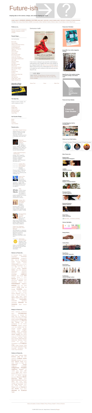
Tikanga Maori (18, 385)
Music (13, 120)
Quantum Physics (23, 282)
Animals (25, 255)
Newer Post (32, 83)
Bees (13, 259)
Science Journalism (23, 292)
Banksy (19, 316)
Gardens (25, 328)
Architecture (22, 313)
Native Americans (16, 380)
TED (26, 348)
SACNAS (21, 382)
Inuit (26, 369)
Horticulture (14, 332)
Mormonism (14, 377)
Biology (13, 261)
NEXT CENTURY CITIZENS (63, 20)
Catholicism (14, 358)
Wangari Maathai (23, 388)
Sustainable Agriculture (19, 300)
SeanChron (14, 75)
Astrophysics (24, 258)
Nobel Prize (24, 380)
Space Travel (59, 21)
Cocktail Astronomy (16, 46)
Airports (20, 255)
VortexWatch (20, 349)
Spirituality (20, 384)
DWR (25, 317)
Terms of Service (61, 403)
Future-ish (23, 8)
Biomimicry (24, 261)
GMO (16, 267)
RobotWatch (16, 284)
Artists (13, 316)
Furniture (19, 328)
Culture (31, 76)
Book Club (14, 41)
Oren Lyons (19, 381)
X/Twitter (13, 32)
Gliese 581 (18, 270)
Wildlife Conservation (34, 21)
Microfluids (13, 277)
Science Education (22, 290)
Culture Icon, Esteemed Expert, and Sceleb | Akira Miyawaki (19, 227)
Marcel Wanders (15, 338)
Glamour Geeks (15, 61)
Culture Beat (36, 76)
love (50, 76)
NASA (14, 279)
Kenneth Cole (14, 335)
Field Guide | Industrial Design (22, 239)
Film (47, 76)
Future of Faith (19, 363)
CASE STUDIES (52, 20)
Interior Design (16, 334)
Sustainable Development (17, 348)
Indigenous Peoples (19, 368)
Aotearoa (21, 355)
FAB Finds (14, 50)
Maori (17, 372)
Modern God (14, 375)
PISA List (14, 70)
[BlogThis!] (35, 73)
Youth (13, 392)
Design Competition (16, 319)
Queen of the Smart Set (17, 74)
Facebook (18, 29)
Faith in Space (24, 360)
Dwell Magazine (15, 320)
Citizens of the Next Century (18, 44)
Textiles (13, 349)
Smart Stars (14, 113)
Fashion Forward (22, 325)
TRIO (20, 188)
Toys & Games (15, 123)
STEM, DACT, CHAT (16, 78)
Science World (24, 293)
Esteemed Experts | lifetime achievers (22, 141)
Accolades (33, 403)
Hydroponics (14, 272)
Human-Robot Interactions (19, 271)
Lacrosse (13, 372)
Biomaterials (18, 261)
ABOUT (17, 20)
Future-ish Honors (16, 55)
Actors (13, 311)
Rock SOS (20, 285)
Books (13, 119)
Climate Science (22, 262)
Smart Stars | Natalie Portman (19, 130)
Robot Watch (25, 21)
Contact (38, 403)
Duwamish (19, 360)
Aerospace (15, 255)
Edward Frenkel (43, 76)
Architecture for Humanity (18, 315)
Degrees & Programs (16, 48)
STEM (18, 287)
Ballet (25, 355)
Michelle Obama (15, 373)
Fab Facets (15, 322)
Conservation (15, 264)
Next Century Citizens (16, 67)
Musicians (20, 340)
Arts (16, 316)
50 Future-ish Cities (16, 54)
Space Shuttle (23, 296)
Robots (53, 21)
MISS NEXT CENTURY (43, 20)
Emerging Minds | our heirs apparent (22, 215)
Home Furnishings (22, 331)
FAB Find (24, 320)
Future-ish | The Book (16, 57)
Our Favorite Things (16, 68)
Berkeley (35, 75)
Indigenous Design (22, 332)
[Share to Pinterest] (39, 73)
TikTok (22, 31)
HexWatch (14, 63)
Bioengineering (23, 259)
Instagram (23, 29)
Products (14, 122)
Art (26, 315)
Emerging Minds (15, 111)
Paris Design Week (22, 341)
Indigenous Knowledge (19, 366)
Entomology (14, 265)
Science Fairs (14, 292)
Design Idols (14, 107)
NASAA (25, 378)
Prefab (19, 343)
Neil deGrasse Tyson (22, 279)
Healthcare (24, 270)
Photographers (15, 343)
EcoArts (20, 320)
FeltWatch (19, 327)
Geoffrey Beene (16, 330)
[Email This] (33, 73)
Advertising (18, 311)
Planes (25, 280)
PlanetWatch (14, 282)
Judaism (13, 370)
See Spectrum (15, 77)
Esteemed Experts (16, 110)
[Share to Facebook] (38, 73)
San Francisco (54, 66)
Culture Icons (15, 108)
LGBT (25, 370)
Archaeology (14, 256)
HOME (13, 20)
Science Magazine (16, 293)
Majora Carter (65, 21)
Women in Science (19, 390)
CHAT (25, 356)
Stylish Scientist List (16, 79)
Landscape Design (22, 337)
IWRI (26, 363)
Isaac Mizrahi (24, 334)
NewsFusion (72, 21)
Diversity (14, 360)
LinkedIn (13, 31)
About (28, 403)
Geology (18, 268)
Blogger (58, 409)
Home (44, 83)
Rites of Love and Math (48, 65)
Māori (20, 378)
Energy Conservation (23, 264)
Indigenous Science (17, 369)
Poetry (17, 382)
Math (52, 76)
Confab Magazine (16, 47)
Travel (13, 387)
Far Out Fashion (22, 323)
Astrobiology (24, 256)
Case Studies (15, 43)
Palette (42, 403)
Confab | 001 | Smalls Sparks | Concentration (22, 165)
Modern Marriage (22, 375)
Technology (14, 302)
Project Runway (19, 345)
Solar (17, 296)
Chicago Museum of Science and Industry (46, 75)
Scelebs (13, 105)
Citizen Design (19, 317)
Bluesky (13, 29)
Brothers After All (17, 356)
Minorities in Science (22, 277)
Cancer (13, 262)
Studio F (54, 403)
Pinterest (18, 31)
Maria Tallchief (43, 21)
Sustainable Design (22, 346)
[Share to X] (36, 73)
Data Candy (18, 21)
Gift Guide (14, 60)
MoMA (20, 338)
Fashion (49, 21)
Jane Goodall (20, 275)
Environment (20, 265)
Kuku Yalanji (19, 370)
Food (21, 361)
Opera (13, 381)
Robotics (24, 283)
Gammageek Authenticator (18, 58)
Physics (21, 280)
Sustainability (23, 299)
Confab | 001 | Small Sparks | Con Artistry (22, 201)
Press (46, 403)
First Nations (15, 361)
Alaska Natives (15, 355)
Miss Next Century (16, 64)
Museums (19, 377)
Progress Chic (15, 71)
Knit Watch (19, 335)
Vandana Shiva (18, 387)
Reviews (13, 72)
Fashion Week (14, 327)
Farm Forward (15, 51)
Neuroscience (14, 280)
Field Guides (14, 53)
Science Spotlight (34, 78)
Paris (55, 76)
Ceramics (13, 317)
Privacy (50, 403)
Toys (16, 349)
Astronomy (15, 258)
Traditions (25, 385)
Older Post (56, 83)
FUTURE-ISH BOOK (75, 20)
